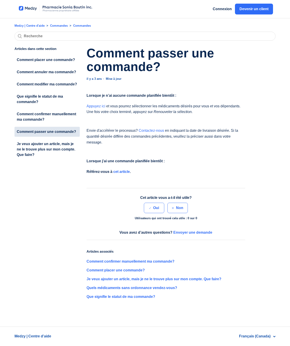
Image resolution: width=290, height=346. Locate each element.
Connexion (222, 9)
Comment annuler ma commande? (46, 72)
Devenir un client (253, 9)
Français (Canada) (255, 336)
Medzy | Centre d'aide (29, 25)
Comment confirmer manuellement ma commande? (46, 116)
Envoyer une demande (192, 232)
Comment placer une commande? (46, 60)
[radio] (154, 208)
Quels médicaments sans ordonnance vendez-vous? (132, 288)
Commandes (59, 25)
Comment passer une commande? (46, 132)
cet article (121, 172)
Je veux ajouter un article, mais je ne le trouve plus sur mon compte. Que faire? (46, 149)
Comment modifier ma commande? (47, 84)
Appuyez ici (96, 106)
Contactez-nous (151, 130)
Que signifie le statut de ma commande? (40, 99)
